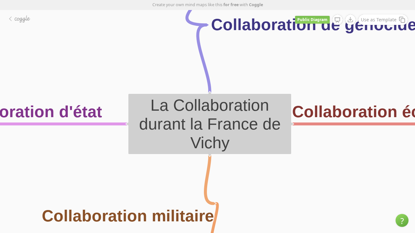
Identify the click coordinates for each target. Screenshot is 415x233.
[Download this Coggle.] (350, 20)
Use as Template (379, 20)
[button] (402, 220)
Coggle (256, 4)
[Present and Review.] (337, 20)
